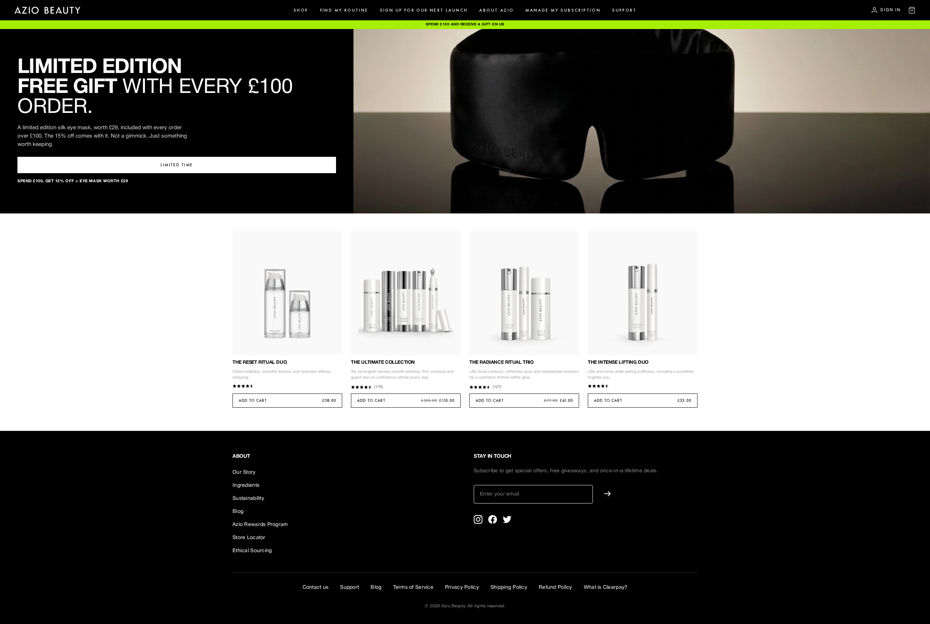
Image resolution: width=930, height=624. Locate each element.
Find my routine (344, 10)
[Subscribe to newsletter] (607, 493)
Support (624, 10)
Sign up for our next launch (424, 10)
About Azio (496, 10)
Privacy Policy (462, 587)
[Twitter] (507, 519)
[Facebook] (492, 519)
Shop (301, 10)
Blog (237, 511)
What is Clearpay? (606, 587)
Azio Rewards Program (260, 524)
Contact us (316, 587)
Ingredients (245, 485)
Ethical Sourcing (252, 550)
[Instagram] (478, 519)
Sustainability (248, 498)
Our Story (244, 472)
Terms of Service (413, 587)
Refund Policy (555, 587)
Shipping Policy (508, 587)
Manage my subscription (563, 10)
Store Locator (249, 537)
